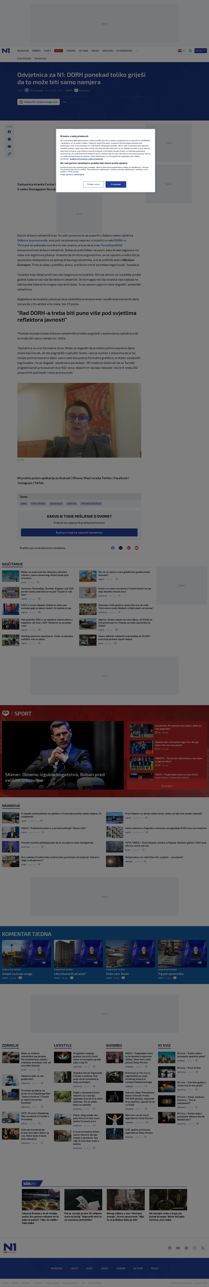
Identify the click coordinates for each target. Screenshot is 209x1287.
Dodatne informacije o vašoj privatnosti (86, 159)
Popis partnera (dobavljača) (72, 174)
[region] (105, 160)
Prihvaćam (116, 184)
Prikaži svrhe (93, 184)
